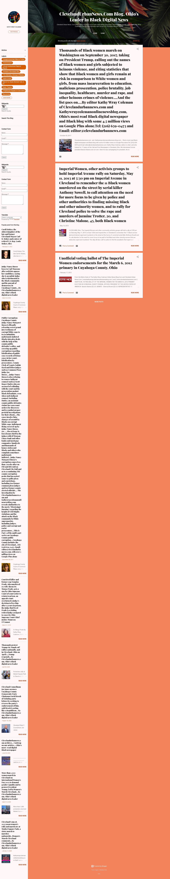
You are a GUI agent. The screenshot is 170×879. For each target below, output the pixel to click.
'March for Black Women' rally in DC (13, 83)
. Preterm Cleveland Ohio (10, 71)
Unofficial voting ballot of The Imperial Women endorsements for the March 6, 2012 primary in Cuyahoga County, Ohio (95, 263)
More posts (99, 302)
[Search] (141, 5)
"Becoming (6, 94)
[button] (137, 49)
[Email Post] (60, 157)
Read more (135, 156)
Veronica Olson (103, 870)
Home (95, 33)
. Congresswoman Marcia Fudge (13, 59)
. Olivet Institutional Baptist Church (11, 67)
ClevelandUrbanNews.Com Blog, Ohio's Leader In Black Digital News (99, 16)
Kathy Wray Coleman (14, 27)
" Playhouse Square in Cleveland (13, 91)
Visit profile (14, 31)
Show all (136, 41)
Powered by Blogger (100, 866)
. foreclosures (7, 63)
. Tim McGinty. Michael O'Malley (13, 75)
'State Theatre (7, 87)
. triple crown (6, 78)
